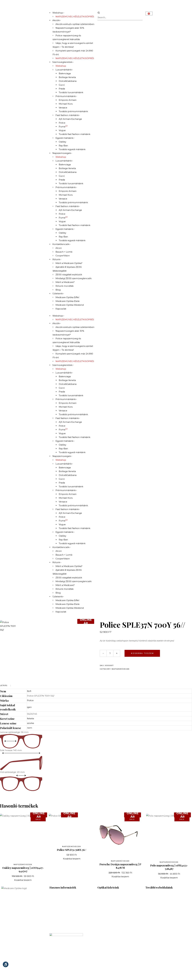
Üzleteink (57, 293)
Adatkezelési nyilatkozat (121, 965)
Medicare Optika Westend (70, 305)
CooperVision (63, 255)
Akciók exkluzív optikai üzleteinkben (75, 24)
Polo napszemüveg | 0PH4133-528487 (169, 866)
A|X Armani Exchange (70, 119)
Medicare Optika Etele (68, 301)
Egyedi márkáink (64, 138)
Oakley (62, 141)
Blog (58, 289)
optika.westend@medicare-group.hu (117, 933)
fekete (30, 718)
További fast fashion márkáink (74, 134)
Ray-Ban (63, 145)
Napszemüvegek (61, 153)
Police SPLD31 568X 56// (71, 850)
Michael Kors (66, 103)
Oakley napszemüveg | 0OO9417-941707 (23, 869)
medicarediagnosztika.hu (158, 914)
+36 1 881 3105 (104, 930)
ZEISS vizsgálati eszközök (69, 274)
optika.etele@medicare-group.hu (115, 956)
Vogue (62, 130)
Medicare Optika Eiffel (67, 297)
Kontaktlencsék (60, 244)
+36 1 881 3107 (56, 904)
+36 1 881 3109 (104, 952)
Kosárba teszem (142, 653)
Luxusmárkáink (64, 69)
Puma (63, 126)
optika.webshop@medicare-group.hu (69, 907)
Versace (63, 107)
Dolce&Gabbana (67, 81)
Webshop (57, 12)
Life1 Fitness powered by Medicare (163, 917)
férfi (29, 691)
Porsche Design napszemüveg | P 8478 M (120, 865)
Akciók (56, 20)
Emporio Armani (67, 100)
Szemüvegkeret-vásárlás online (66, 922)
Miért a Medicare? (65, 282)
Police (62, 122)
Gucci (62, 84)
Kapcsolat (61, 308)
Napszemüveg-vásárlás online (65, 926)
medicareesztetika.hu (157, 906)
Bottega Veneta (67, 77)
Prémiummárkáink (66, 96)
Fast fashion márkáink (67, 115)
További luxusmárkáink (71, 92)
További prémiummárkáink (73, 111)
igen (29, 707)
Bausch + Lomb (64, 251)
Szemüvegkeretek (62, 62)
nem (29, 727)
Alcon (59, 248)
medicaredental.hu (155, 902)
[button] (120, 13)
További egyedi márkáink (72, 149)
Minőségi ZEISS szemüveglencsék (74, 278)
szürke (30, 723)
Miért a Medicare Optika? (69, 263)
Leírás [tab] (3, 685)
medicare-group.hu (155, 895)
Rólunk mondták (65, 286)
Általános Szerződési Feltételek (66, 930)
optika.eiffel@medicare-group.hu (115, 911)
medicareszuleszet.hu (157, 910)
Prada (62, 88)
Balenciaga (65, 73)
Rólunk (56, 259)
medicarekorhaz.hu (155, 898)
